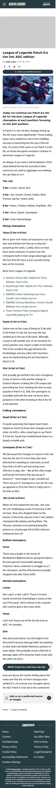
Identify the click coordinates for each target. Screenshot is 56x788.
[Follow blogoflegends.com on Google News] (49, 698)
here (21, 174)
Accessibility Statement (15, 757)
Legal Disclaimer (43, 751)
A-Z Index (39, 757)
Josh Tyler (11, 61)
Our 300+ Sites (42, 736)
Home (5, 710)
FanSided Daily (10, 741)
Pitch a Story (41, 741)
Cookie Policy (9, 751)
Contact (6, 736)
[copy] (19, 67)
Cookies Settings (11, 762)
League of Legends (19, 710)
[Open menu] (4, 4)
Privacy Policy (9, 746)
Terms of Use (41, 746)
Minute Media (16, 769)
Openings (39, 731)
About (5, 731)
